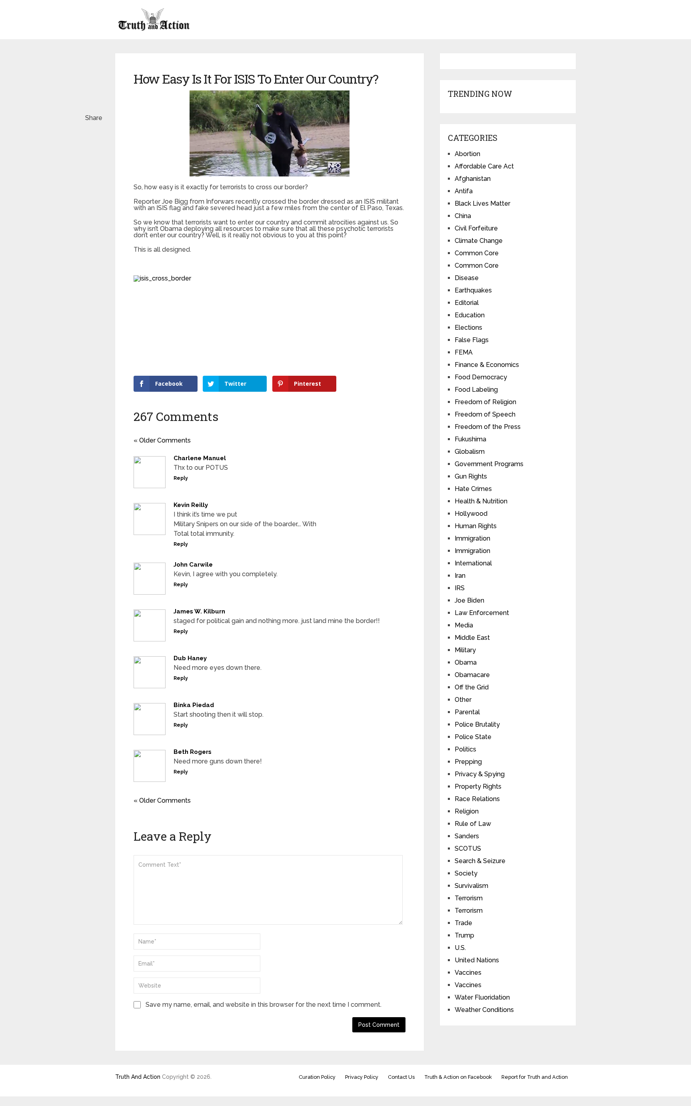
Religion (467, 811)
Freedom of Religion (485, 402)
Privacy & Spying (480, 774)
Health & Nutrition (481, 501)
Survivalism (471, 886)
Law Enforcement (482, 613)
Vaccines (468, 972)
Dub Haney (190, 658)
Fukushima (470, 439)
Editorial (467, 303)
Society (466, 873)
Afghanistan (473, 178)
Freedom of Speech (485, 414)
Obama (466, 662)
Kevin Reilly (191, 505)
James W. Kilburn (199, 611)
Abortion (467, 154)
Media (464, 625)
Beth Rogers (193, 751)
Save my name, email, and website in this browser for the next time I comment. (263, 1004)
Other (463, 699)
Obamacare (472, 675)
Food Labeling (476, 389)
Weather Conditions (484, 1010)
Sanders (467, 836)
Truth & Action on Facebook (458, 1077)
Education (470, 315)
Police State (473, 737)
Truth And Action (137, 1077)
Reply (181, 478)
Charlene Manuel (200, 458)
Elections (468, 327)
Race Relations (477, 799)
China (463, 216)
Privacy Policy (361, 1077)
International (473, 563)
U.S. (460, 948)
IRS (460, 588)
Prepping (468, 761)
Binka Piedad (194, 705)
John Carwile (193, 564)
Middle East (472, 637)
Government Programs (489, 464)
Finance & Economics (487, 365)
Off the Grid (472, 687)
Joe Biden (469, 600)
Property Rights (478, 786)
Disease (467, 278)
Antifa (464, 191)
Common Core (477, 253)
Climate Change (479, 240)
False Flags (472, 340)
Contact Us (401, 1077)
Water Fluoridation (482, 997)
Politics (465, 749)
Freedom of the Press (488, 427)
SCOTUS (468, 848)
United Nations (477, 960)
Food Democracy (481, 377)
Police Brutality (477, 724)
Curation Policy (317, 1077)
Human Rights (476, 526)
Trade (463, 923)
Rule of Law (473, 823)
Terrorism (469, 898)
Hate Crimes (473, 489)
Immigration (472, 538)
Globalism (470, 451)
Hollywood (471, 513)
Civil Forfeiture (476, 228)
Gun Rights (471, 476)
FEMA (464, 352)
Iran (460, 575)
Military (465, 650)
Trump (464, 935)
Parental (467, 712)
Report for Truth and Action (534, 1077)
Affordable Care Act (484, 166)
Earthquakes (473, 290)
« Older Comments (162, 440)
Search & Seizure (480, 861)
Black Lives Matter (482, 203)
